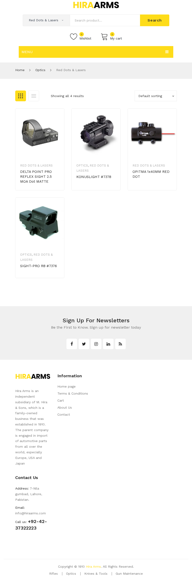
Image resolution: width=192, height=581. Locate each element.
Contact (63, 414)
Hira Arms (93, 566)
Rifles (53, 573)
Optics (40, 70)
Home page (66, 386)
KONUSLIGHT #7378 (93, 177)
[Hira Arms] (96, 5)
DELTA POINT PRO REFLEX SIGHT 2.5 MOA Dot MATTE (36, 177)
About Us (64, 407)
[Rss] (120, 344)
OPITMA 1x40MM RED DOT (151, 174)
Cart (60, 400)
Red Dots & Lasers (36, 165)
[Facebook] (71, 344)
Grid (20, 96)
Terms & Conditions (72, 393)
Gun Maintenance (129, 573)
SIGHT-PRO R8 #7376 (38, 266)
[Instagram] (96, 344)
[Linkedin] (108, 344)
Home (20, 70)
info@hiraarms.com (30, 513)
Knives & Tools (95, 573)
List (33, 96)
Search (155, 20)
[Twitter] (84, 344)
